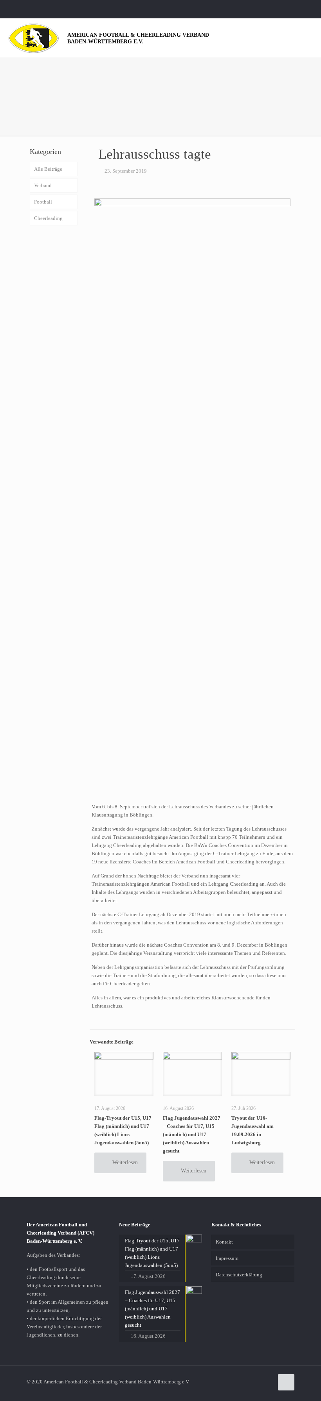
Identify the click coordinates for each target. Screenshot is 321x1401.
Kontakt (224, 1242)
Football (43, 202)
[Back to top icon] (286, 1382)
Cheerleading (48, 218)
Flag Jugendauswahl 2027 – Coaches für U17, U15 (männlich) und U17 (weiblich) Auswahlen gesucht (191, 1134)
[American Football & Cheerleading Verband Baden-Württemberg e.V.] (34, 37)
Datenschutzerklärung (239, 1275)
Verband (43, 185)
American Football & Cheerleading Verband (138, 38)
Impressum (227, 1258)
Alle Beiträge (48, 169)
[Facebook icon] (304, 9)
